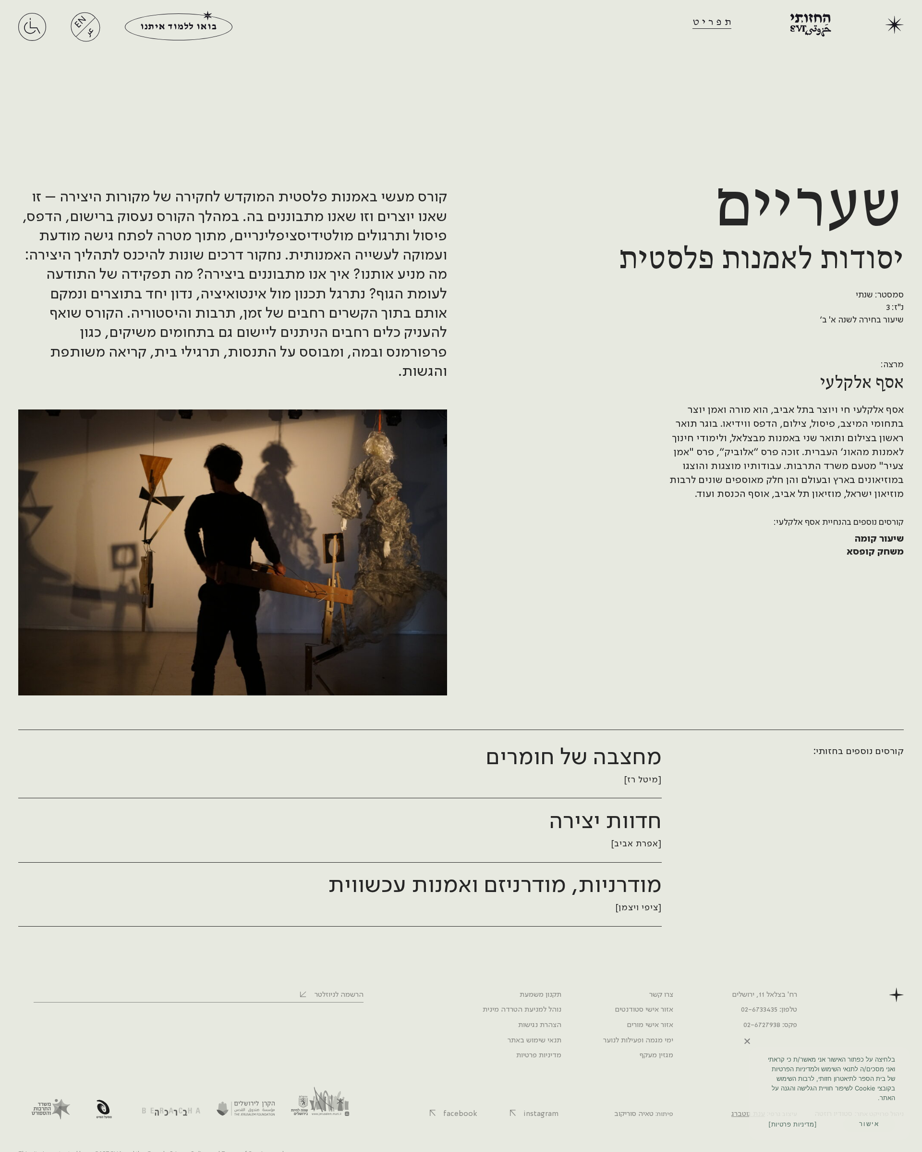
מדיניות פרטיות (538, 1055)
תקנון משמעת (540, 995)
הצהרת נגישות (539, 1025)
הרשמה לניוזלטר (339, 995)
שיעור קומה (879, 539)
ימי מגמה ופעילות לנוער (638, 1040)
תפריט (713, 22)
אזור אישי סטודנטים (644, 1010)
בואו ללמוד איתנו (178, 27)
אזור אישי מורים (650, 1025)
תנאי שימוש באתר (534, 1040)
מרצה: (892, 364)
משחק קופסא (875, 552)
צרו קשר (661, 995)
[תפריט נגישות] (32, 36)
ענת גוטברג (748, 1114)
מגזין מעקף (656, 1055)
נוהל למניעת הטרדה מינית (522, 1010)
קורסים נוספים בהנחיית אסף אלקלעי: (839, 522)
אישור (869, 1123)
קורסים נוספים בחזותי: (858, 751)
